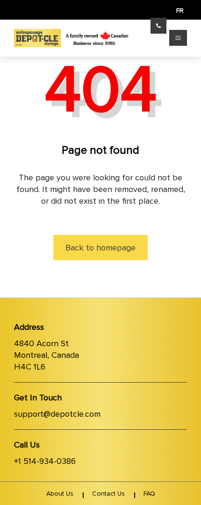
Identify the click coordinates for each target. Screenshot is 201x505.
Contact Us (108, 494)
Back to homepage (100, 247)
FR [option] (180, 10)
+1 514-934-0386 (45, 461)
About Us (59, 494)
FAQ (149, 494)
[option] (180, 10)
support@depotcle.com (57, 414)
